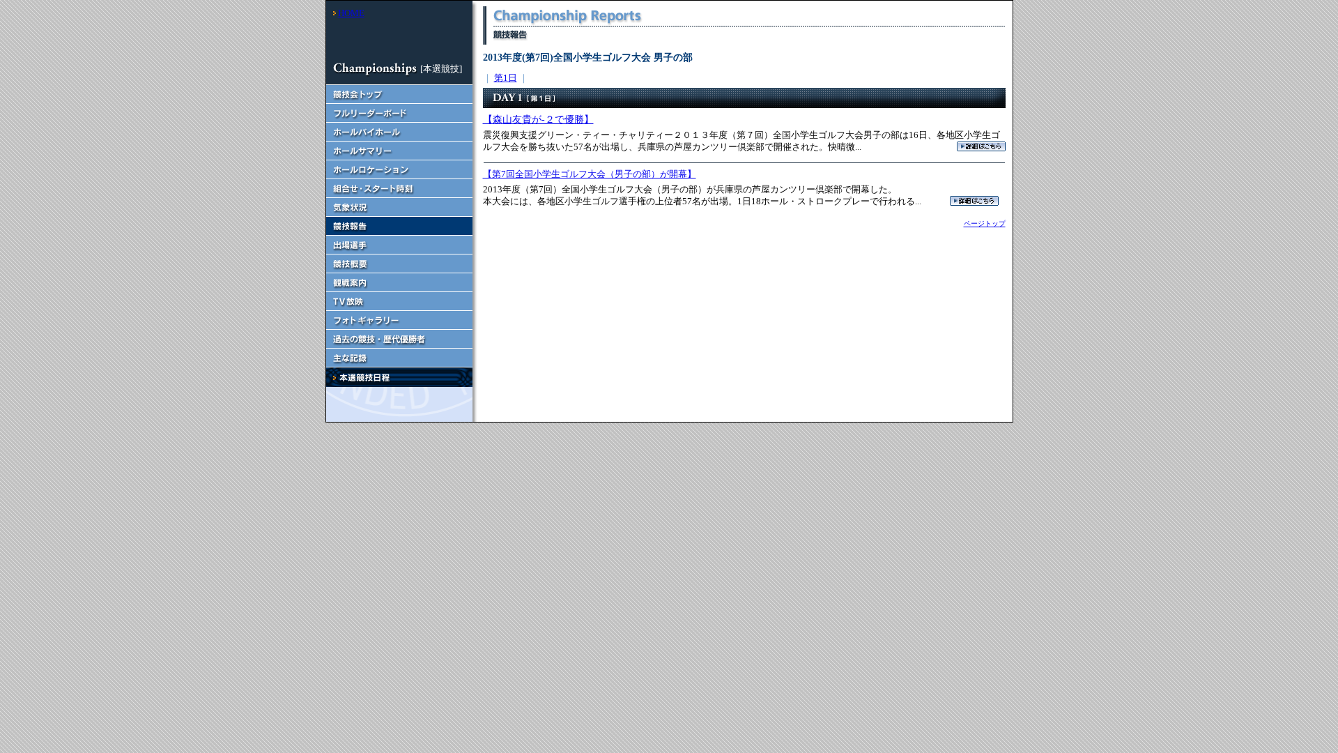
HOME (351, 13)
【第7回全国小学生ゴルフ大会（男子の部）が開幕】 (589, 174)
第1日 (505, 78)
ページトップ (985, 223)
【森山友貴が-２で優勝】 (538, 119)
